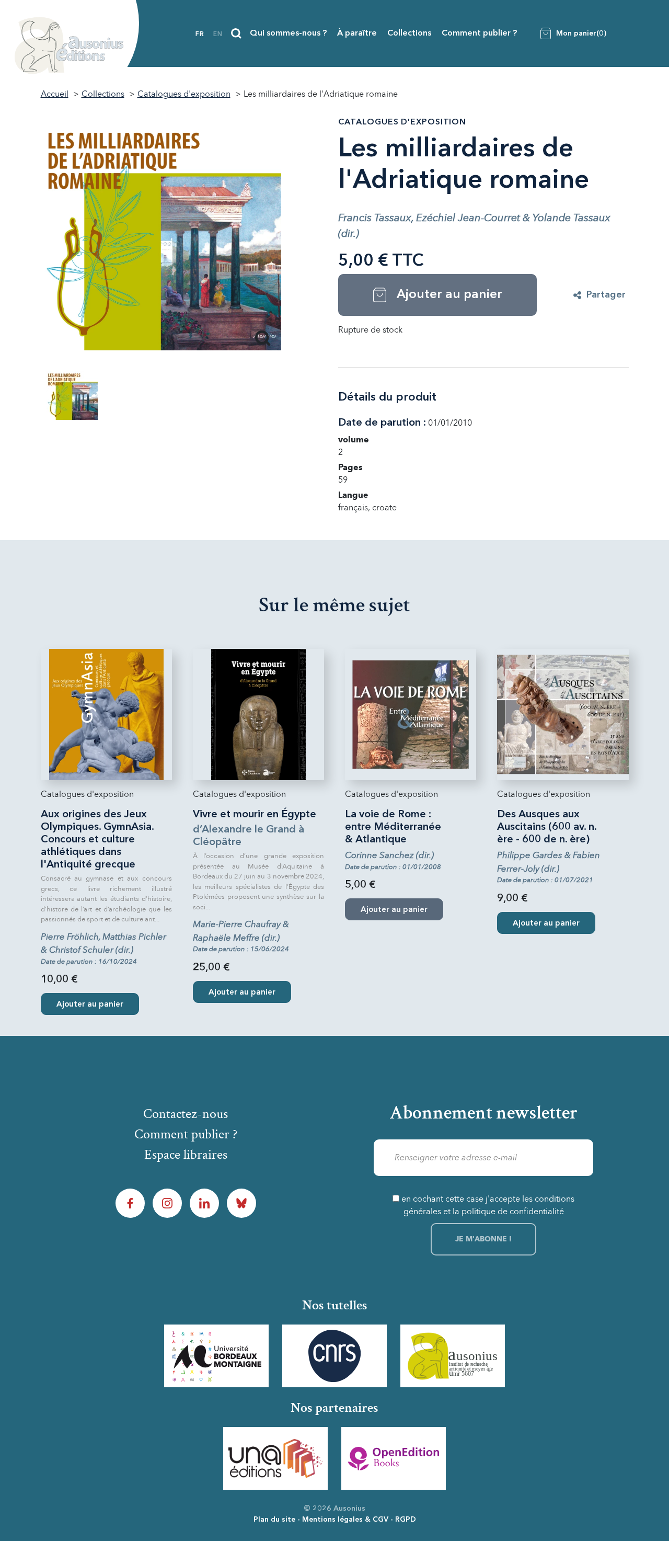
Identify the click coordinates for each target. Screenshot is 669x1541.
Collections (409, 33)
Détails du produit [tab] (387, 397)
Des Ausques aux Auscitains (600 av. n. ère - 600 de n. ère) (547, 827)
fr (199, 34)
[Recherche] (236, 33)
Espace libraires (185, 1154)
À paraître (357, 33)
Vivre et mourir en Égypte (254, 814)
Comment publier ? (479, 33)
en (218, 34)
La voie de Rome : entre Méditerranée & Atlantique (393, 827)
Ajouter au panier (89, 1005)
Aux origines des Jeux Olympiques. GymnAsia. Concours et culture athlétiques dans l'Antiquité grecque (97, 839)
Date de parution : (382, 423)
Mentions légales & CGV (345, 1519)
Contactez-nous (185, 1114)
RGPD (405, 1519)
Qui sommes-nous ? (288, 33)
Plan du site (274, 1519)
